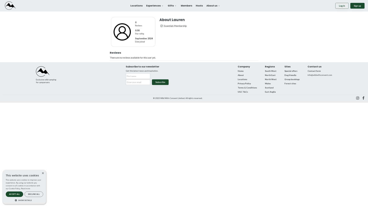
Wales (268, 83)
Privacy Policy (244, 83)
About (241, 75)
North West (271, 79)
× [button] (43, 173)
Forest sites (290, 83)
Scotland (269, 87)
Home (241, 71)
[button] (24, 200)
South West (270, 71)
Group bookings (292, 79)
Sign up (357, 5)
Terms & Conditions (247, 87)
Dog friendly (290, 75)
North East (270, 75)
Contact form (314, 71)
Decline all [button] (34, 194)
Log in (342, 5)
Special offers (290, 71)
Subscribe (160, 82)
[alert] (24, 187)
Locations (242, 79)
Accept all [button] (14, 194)
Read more (25, 188)
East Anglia (270, 92)
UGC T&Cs (243, 92)
